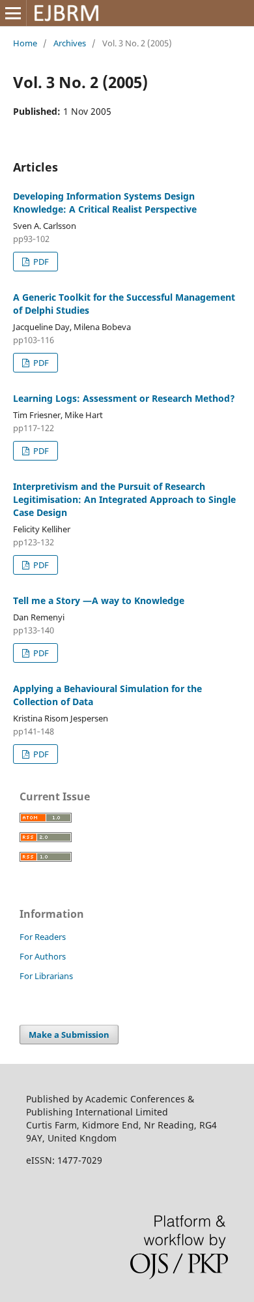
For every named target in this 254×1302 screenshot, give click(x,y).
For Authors (43, 956)
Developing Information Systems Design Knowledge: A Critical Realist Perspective (105, 202)
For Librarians (46, 976)
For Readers (43, 937)
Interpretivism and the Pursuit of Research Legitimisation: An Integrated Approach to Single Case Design (124, 499)
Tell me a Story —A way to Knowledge (98, 600)
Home (25, 43)
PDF (40, 261)
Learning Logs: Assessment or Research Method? (124, 398)
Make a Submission (69, 1034)
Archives (69, 43)
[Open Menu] (13, 13)
